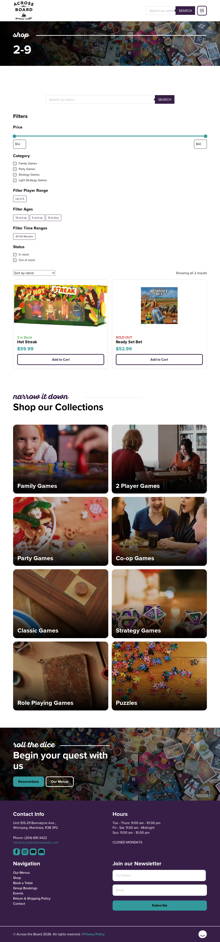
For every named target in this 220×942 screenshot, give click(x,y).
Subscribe (159, 905)
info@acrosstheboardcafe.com (35, 842)
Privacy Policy (94, 934)
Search (185, 10)
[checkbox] (19, 199)
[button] (202, 11)
